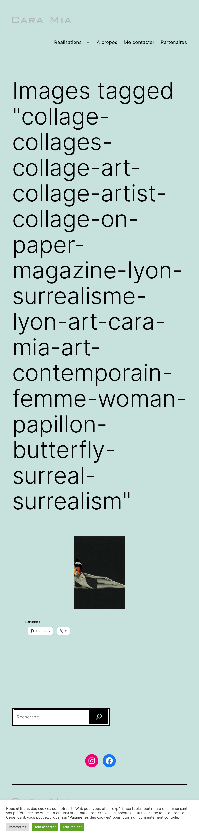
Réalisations (68, 42)
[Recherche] (99, 716)
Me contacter (139, 42)
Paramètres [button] (17, 827)
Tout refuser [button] (72, 827)
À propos (107, 42)
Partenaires (174, 42)
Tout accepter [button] (45, 827)
